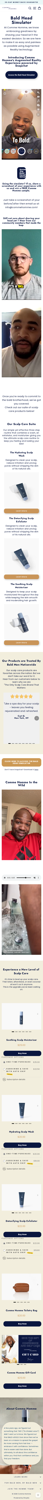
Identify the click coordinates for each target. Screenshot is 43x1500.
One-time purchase (18, 1062)
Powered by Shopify (21, 1498)
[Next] (36, 718)
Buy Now (22, 1053)
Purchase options (13, 1057)
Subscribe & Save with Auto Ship (17, 1071)
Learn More (21, 511)
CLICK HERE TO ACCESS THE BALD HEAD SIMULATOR (21, 762)
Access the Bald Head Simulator (21, 75)
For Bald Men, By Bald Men (21, 1483)
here (36, 769)
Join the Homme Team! (21, 1489)
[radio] (4, 1062)
